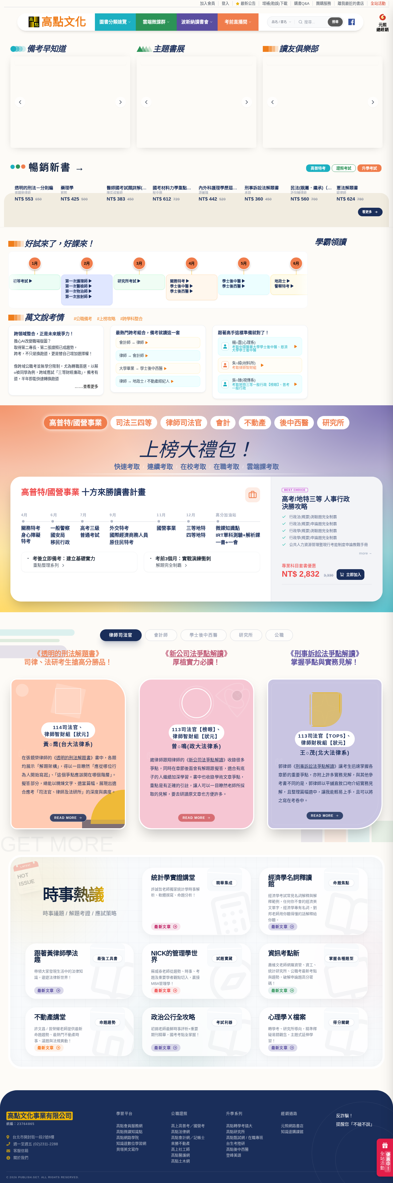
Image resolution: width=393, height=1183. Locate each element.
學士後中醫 (180, 344)
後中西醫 (294, 481)
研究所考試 (127, 339)
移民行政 (60, 600)
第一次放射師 (77, 354)
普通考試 (89, 593)
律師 (140, 401)
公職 (279, 693)
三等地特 (196, 586)
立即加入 (353, 632)
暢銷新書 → (57, 167)
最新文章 (162, 985)
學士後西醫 (180, 349)
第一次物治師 (77, 349)
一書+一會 (227, 600)
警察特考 (283, 344)
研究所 (333, 481)
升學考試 (369, 168)
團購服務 (323, 3)
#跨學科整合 (131, 377)
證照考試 (343, 168)
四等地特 (196, 593)
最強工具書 (107, 1017)
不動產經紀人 (158, 439)
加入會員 (207, 3)
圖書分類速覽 (113, 22)
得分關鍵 (341, 1080)
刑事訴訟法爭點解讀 (324, 711)
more (363, 611)
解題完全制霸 (169, 624)
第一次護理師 (77, 339)
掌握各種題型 (341, 1017)
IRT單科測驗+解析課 (238, 593)
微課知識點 (228, 586)
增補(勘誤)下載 (274, 3)
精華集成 (224, 941)
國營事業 (166, 586)
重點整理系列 (46, 624)
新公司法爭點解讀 (196, 711)
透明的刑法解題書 (68, 711)
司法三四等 (134, 481)
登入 (225, 3)
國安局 (58, 593)
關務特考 (178, 339)
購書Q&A (301, 3)
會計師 (124, 401)
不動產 (255, 481)
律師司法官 (184, 481)
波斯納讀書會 (195, 22)
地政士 (281, 339)
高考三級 (89, 586)
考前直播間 (236, 22)
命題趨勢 (107, 1080)
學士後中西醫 (151, 426)
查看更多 (90, 444)
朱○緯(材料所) (244, 423)
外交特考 (119, 586)
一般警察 (60, 586)
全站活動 (378, 3)
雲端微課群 (154, 22)
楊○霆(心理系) (260, 404)
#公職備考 (83, 377)
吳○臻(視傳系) (261, 442)
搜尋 (335, 22)
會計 (223, 481)
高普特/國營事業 (75, 481)
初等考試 (21, 339)
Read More (65, 876)
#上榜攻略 (106, 377)
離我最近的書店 (351, 3)
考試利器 (224, 1080)
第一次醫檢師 (77, 344)
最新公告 (248, 3)
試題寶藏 (224, 1017)
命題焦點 (341, 941)
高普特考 (318, 168)
